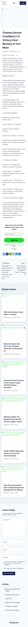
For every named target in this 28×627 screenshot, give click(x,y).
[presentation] (14, 301)
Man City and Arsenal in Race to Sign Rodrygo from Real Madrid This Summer (14, 487)
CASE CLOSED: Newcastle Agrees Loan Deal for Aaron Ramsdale (14, 453)
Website (5, 557)
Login (23, 3)
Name (5, 542)
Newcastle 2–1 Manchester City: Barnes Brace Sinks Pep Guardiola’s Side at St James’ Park (7, 271)
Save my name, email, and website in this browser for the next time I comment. (14, 563)
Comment (6, 520)
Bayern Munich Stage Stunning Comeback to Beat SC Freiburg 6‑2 (20, 269)
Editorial (6, 51)
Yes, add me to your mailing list (13, 568)
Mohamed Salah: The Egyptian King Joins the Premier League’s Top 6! (13, 419)
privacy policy (20, 244)
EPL (3, 29)
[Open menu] (14, 3)
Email (5, 549)
